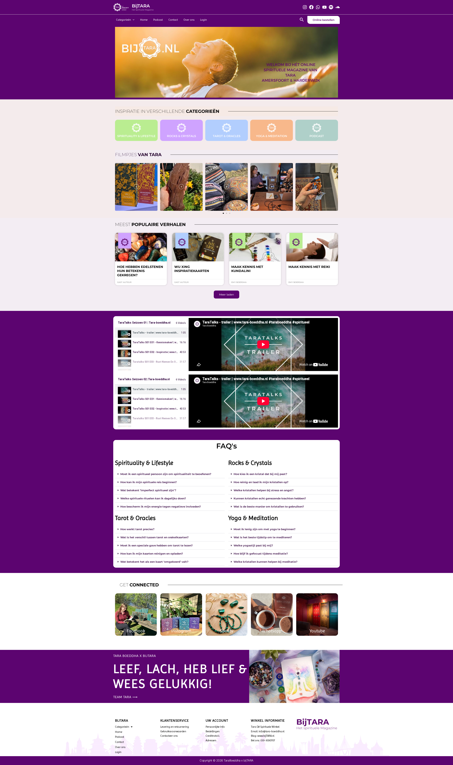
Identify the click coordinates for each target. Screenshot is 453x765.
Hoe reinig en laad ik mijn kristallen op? (261, 482)
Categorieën (123, 19)
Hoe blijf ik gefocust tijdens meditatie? (261, 553)
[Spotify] (331, 7)
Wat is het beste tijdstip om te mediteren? (263, 537)
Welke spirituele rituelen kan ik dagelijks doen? (153, 498)
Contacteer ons (169, 735)
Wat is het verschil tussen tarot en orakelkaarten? (154, 537)
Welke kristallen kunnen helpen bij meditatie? (265, 561)
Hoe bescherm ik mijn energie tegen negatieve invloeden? (160, 506)
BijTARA (141, 5)
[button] (223, 213)
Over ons (189, 19)
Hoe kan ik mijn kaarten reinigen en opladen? (151, 553)
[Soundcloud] (337, 7)
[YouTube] (324, 7)
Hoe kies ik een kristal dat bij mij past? (260, 474)
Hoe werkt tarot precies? (137, 529)
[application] (132, 20)
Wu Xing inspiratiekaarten (191, 269)
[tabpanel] (263, 344)
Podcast (158, 19)
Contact (173, 19)
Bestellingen (213, 731)
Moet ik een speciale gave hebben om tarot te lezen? (156, 545)
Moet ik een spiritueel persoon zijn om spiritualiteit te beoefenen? (165, 474)
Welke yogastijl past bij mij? (253, 545)
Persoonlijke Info (215, 726)
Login (203, 19)
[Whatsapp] (318, 7)
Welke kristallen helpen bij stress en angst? (264, 490)
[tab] (152, 333)
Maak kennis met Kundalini (247, 269)
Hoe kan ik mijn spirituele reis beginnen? (148, 482)
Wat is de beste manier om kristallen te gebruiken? (269, 506)
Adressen (211, 740)
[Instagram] (305, 7)
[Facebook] (311, 7)
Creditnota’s (212, 735)
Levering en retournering (174, 726)
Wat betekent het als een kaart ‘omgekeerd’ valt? (154, 561)
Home (144, 19)
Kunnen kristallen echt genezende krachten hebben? (270, 498)
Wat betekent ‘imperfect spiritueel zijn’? (148, 490)
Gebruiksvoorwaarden (173, 731)
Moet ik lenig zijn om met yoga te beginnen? (265, 529)
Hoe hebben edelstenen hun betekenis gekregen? (140, 271)
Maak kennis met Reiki (309, 267)
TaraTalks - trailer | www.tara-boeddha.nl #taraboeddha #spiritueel (172, 332)
